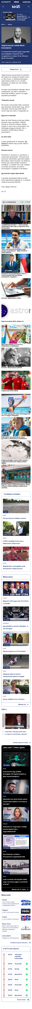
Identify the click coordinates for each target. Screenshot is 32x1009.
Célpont (5, 910)
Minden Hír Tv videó (19, 889)
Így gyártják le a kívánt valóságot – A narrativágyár (23, 18)
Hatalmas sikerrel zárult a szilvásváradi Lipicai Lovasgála (13, 675)
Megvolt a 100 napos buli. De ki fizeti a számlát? (15, 602)
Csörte (5, 598)
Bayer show (6, 924)
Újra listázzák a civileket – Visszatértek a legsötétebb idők (14, 855)
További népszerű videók (20, 742)
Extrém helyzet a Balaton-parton (14, 518)
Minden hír (22, 704)
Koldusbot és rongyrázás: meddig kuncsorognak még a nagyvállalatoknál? (14, 829)
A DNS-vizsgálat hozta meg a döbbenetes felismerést (13, 542)
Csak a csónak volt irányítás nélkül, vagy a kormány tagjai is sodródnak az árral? (15, 882)
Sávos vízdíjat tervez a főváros (13, 699)
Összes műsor (21, 999)
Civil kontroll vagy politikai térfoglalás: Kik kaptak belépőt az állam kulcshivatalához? (14, 774)
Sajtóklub (6, 623)
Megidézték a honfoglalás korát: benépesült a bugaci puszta (14, 567)
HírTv (3, 24)
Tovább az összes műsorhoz (19, 942)
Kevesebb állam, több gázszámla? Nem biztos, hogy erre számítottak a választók (14, 733)
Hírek (4, 515)
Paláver (5, 824)
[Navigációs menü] (3, 6)
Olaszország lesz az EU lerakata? (14, 651)
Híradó (4, 900)
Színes (10, 24)
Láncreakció (6, 936)
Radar (4, 538)
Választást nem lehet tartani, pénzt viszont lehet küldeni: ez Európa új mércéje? (15, 801)
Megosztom (14, 69)
